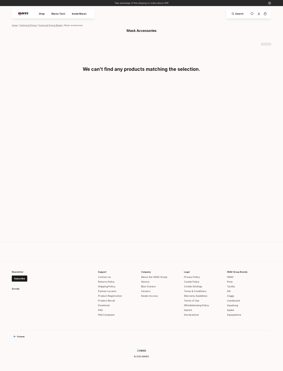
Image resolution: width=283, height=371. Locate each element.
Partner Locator (107, 291)
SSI (228, 291)
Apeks (230, 310)
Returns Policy (106, 281)
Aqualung (232, 305)
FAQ (100, 310)
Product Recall (106, 300)
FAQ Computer (106, 314)
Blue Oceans (148, 286)
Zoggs (230, 295)
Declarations (191, 314)
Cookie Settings (193, 286)
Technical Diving (28, 25)
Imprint (188, 310)
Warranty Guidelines (195, 295)
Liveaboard (233, 300)
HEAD (230, 277)
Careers (145, 291)
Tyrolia (231, 286)
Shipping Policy (106, 286)
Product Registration (110, 295)
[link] (252, 14)
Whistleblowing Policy (196, 305)
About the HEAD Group (154, 277)
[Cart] (265, 14)
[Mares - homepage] (23, 14)
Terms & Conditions (195, 291)
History (145, 281)
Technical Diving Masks (50, 25)
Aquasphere (234, 314)
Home (15, 25)
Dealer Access (149, 295)
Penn (230, 281)
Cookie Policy (191, 281)
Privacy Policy (192, 277)
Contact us (104, 277)
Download (104, 305)
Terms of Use (191, 300)
